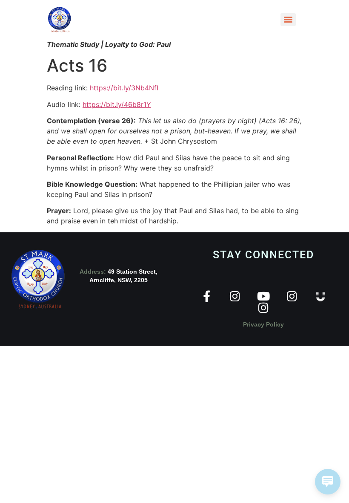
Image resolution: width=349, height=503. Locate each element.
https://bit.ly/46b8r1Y (117, 104)
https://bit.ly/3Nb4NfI (124, 88)
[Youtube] (263, 296)
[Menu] (288, 19)
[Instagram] (235, 296)
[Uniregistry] (320, 296)
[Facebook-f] (206, 296)
